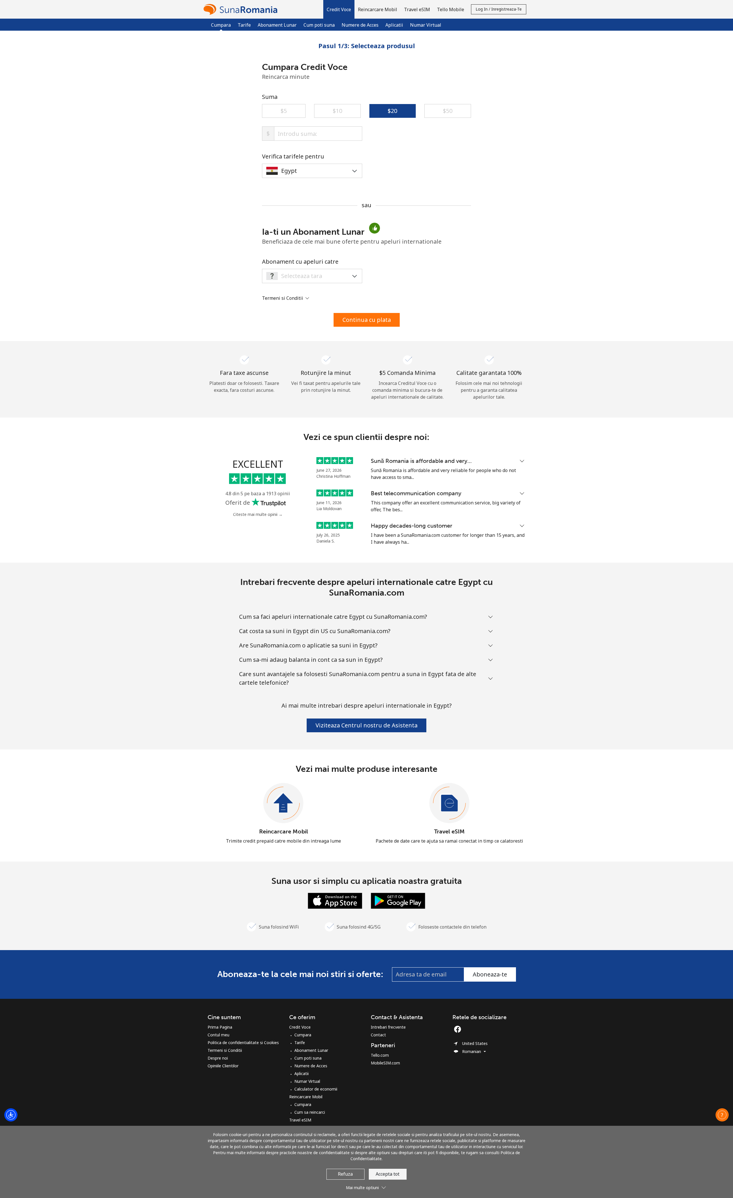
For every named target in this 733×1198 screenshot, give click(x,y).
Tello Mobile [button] (450, 9)
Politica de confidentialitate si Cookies (243, 1042)
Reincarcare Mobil (283, 831)
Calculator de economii (315, 1089)
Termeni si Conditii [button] (283, 298)
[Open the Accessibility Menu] (10, 1114)
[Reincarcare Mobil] (283, 803)
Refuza (345, 1174)
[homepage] (242, 9)
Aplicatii (394, 25)
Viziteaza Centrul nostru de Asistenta (366, 725)
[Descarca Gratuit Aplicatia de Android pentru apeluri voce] (398, 900)
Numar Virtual (425, 25)
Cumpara (302, 1035)
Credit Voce (300, 1027)
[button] (338, 9)
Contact (378, 1035)
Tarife (244, 25)
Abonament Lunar (277, 25)
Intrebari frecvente (388, 1027)
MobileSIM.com (385, 1063)
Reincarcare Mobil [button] (377, 9)
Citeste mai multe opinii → (258, 514)
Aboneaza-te (490, 974)
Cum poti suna (319, 25)
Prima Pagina (220, 1027)
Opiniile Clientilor (223, 1065)
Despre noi (218, 1058)
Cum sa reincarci (309, 1112)
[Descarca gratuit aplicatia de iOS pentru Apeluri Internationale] (335, 900)
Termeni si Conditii (225, 1050)
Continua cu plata (366, 320)
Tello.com (380, 1055)
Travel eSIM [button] (417, 9)
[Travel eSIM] (449, 803)
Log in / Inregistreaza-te (499, 9)
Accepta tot (387, 1174)
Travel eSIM (449, 831)
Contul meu (218, 1035)
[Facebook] (459, 1029)
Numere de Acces (360, 25)
